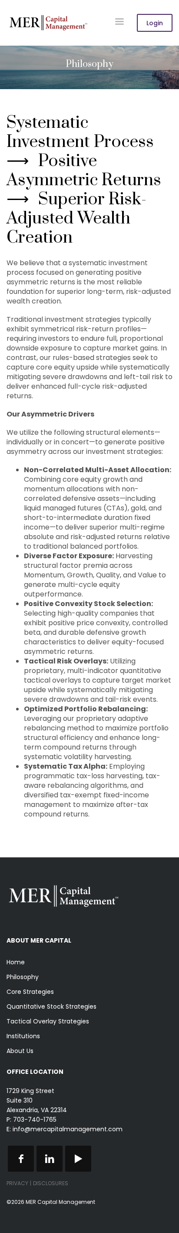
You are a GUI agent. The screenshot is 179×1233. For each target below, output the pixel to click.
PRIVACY (17, 1183)
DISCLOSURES (50, 1183)
